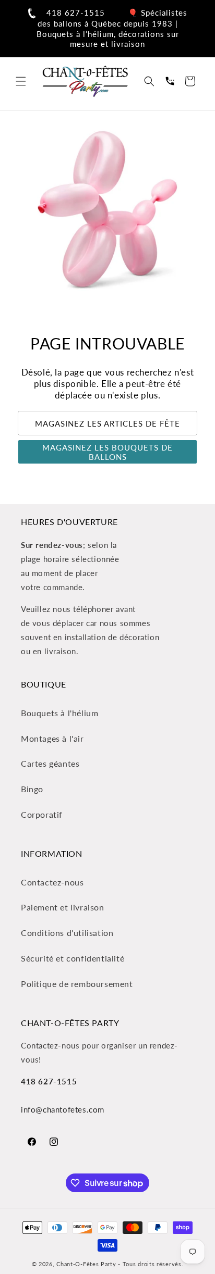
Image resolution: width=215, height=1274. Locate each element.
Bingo (32, 789)
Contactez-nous (52, 882)
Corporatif (42, 814)
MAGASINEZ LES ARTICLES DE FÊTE (107, 423)
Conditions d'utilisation (67, 933)
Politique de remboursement (77, 984)
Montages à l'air (52, 738)
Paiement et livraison (62, 907)
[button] (20, 81)
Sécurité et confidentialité (72, 958)
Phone (169, 81)
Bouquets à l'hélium (59, 713)
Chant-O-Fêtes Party (86, 1263)
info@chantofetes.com (62, 1109)
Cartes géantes (50, 763)
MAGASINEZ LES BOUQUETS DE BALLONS (107, 452)
